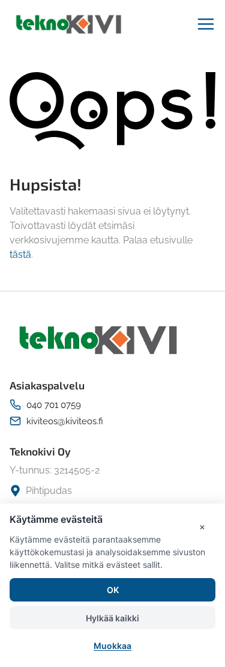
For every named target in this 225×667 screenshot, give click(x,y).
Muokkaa (112, 646)
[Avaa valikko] (205, 24)
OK (113, 590)
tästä (20, 254)
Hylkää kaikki (112, 618)
